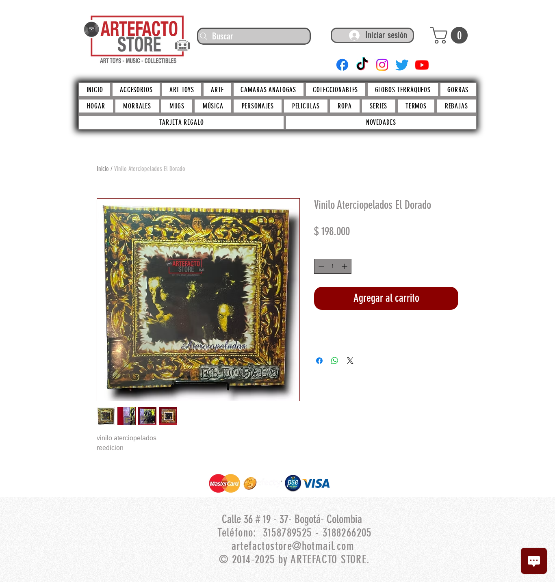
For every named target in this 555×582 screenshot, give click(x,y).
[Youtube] (422, 65)
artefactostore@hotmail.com (293, 546)
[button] (451, 35)
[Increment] (345, 266)
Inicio (103, 169)
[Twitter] (402, 65)
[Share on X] (350, 361)
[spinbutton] (332, 266)
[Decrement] (320, 266)
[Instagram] (382, 65)
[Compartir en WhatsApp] (335, 361)
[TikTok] (362, 65)
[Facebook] (342, 65)
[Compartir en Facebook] (319, 361)
